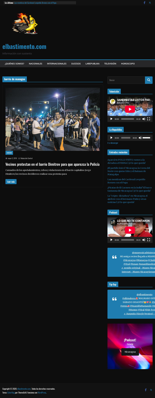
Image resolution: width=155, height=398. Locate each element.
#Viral (127, 264)
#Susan (134, 264)
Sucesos (76, 63)
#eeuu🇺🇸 (125, 306)
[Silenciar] (143, 118)
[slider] (147, 137)
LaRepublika (92, 63)
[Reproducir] (111, 118)
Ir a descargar (112, 142)
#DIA (147, 309)
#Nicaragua (129, 260)
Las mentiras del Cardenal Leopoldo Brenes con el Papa (35, 2)
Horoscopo (128, 63)
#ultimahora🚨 (130, 298)
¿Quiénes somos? (14, 63)
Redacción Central (27, 158)
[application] (130, 109)
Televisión (110, 63)
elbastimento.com (24, 46)
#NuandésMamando (141, 306)
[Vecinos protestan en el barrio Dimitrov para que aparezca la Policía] (52, 119)
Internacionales (56, 63)
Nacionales (35, 63)
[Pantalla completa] (148, 118)
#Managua (142, 260)
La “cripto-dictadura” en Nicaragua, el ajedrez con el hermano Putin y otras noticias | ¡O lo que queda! (127, 199)
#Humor (133, 309)
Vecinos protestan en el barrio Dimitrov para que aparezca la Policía (52, 164)
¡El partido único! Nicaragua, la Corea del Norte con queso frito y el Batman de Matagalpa (128, 171)
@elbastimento (144, 294)
